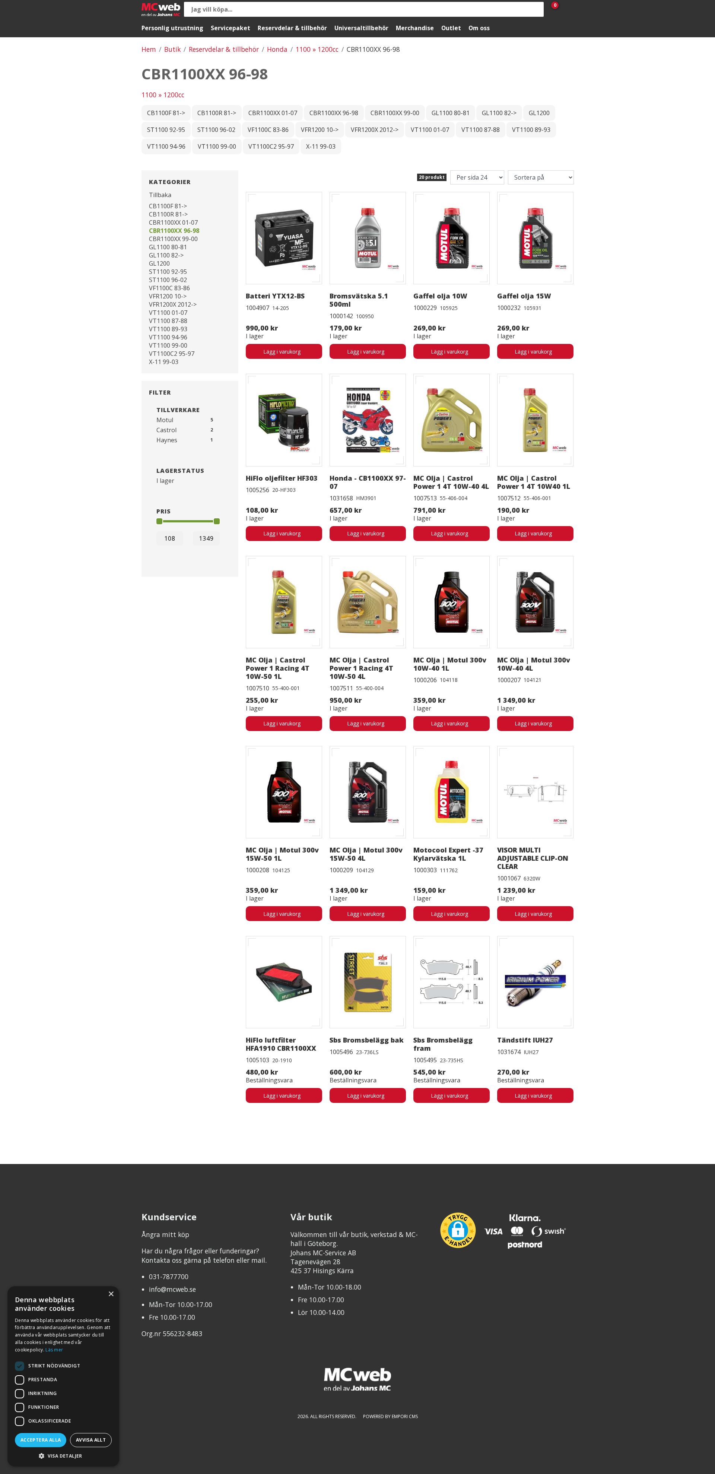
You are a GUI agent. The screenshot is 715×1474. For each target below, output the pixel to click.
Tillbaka (160, 195)
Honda (277, 49)
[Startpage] (161, 9)
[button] (63, 1455)
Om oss (479, 28)
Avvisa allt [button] (91, 1440)
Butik (172, 49)
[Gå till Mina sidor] (566, 9)
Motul (164, 420)
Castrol (166, 430)
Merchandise (415, 28)
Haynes (166, 440)
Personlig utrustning (172, 28)
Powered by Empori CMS (390, 1416)
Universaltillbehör (361, 28)
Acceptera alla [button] (40, 1440)
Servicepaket (230, 28)
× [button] (111, 1294)
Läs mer (54, 1350)
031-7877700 (168, 1276)
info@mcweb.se (172, 1289)
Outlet (451, 28)
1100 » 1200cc (317, 49)
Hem (149, 49)
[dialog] (63, 1376)
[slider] (159, 521)
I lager (165, 481)
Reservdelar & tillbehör (292, 28)
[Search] (536, 9)
